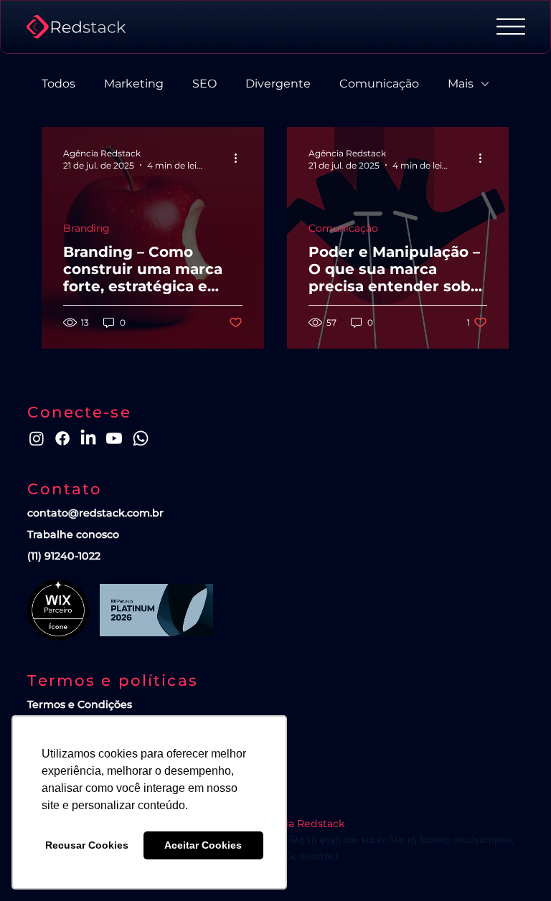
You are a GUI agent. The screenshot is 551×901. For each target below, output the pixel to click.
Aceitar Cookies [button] (203, 845)
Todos (58, 83)
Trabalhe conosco (73, 534)
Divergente (278, 83)
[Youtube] (114, 438)
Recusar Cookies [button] (86, 845)
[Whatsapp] (140, 438)
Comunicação (379, 83)
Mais (461, 83)
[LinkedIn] (88, 438)
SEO (204, 83)
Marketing (134, 83)
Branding (86, 228)
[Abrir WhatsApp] (515, 865)
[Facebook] (62, 438)
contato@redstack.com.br (95, 512)
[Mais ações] (240, 158)
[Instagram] (36, 438)
